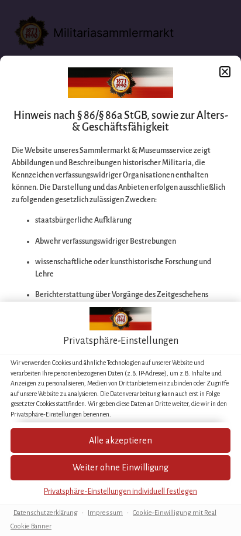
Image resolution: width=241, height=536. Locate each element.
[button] (120, 467)
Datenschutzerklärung (45, 513)
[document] (120, 268)
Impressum (105, 513)
